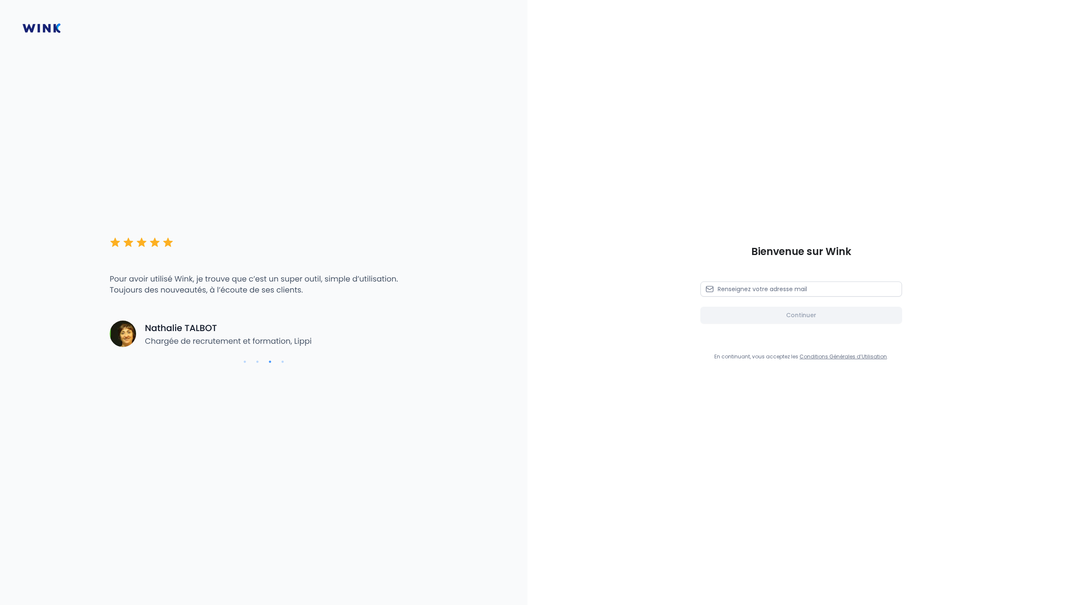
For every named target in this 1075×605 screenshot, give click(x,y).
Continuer (801, 315)
